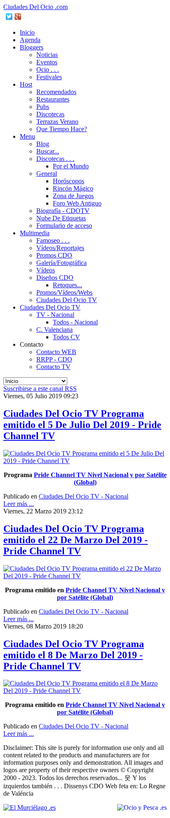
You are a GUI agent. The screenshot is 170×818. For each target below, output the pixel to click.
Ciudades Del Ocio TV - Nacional (83, 496)
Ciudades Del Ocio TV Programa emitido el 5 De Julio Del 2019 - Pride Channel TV (82, 424)
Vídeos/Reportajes (60, 247)
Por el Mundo (71, 166)
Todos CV (66, 336)
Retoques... (67, 284)
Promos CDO (54, 255)
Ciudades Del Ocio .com (35, 6)
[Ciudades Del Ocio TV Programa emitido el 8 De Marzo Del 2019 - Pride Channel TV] (85, 690)
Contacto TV (53, 366)
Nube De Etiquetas (61, 218)
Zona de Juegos (73, 195)
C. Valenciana (54, 329)
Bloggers (31, 47)
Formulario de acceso (64, 225)
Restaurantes (52, 99)
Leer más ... (18, 503)
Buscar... (47, 151)
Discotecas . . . (55, 158)
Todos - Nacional (75, 322)
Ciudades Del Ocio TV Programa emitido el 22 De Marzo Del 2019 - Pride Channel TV (75, 539)
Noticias (47, 54)
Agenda (30, 39)
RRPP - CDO (54, 359)
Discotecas (50, 114)
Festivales (49, 76)
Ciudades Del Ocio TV (66, 299)
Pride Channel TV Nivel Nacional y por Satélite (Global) (111, 593)
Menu (27, 136)
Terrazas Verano (57, 121)
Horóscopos (68, 180)
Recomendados (56, 91)
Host (26, 84)
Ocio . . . (47, 69)
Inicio (27, 32)
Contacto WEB (56, 351)
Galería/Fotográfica (61, 262)
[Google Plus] (18, 16)
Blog (42, 143)
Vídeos (45, 270)
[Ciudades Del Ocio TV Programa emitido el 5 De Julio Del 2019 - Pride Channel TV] (85, 460)
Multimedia (35, 232)
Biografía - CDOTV (63, 210)
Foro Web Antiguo (77, 203)
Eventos (46, 62)
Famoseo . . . (53, 240)
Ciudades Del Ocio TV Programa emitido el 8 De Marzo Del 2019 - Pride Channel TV (73, 654)
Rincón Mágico (73, 188)
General (46, 173)
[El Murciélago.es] (29, 807)
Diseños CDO (54, 277)
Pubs (42, 106)
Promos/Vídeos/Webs (64, 292)
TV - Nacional (55, 314)
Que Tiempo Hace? (61, 128)
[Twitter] (9, 16)
